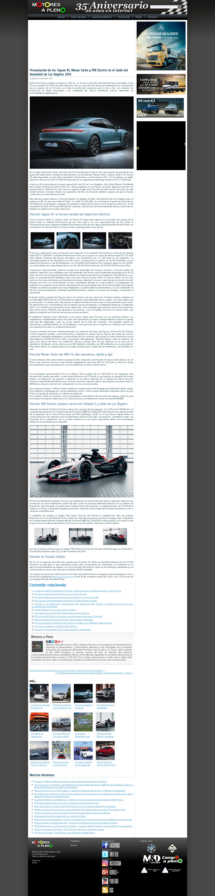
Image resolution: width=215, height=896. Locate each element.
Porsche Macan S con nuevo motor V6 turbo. (55, 610)
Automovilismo (102, 17)
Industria (124, 17)
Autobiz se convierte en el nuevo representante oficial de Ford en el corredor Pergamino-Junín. (80, 809)
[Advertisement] (81, 45)
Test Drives (78, 17)
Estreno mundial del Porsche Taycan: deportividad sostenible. (63, 619)
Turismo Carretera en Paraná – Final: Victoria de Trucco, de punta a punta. (69, 829)
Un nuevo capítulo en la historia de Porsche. (56, 626)
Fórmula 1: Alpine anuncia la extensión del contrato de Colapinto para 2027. (70, 781)
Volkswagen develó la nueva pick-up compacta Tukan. (60, 816)
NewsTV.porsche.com (63, 576)
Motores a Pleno (42, 637)
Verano (152, 17)
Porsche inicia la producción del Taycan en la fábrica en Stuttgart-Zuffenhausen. (73, 623)
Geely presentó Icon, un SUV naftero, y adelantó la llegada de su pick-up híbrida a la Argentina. (80, 790)
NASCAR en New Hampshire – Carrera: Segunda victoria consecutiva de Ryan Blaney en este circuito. (83, 819)
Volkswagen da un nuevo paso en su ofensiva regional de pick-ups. (66, 803)
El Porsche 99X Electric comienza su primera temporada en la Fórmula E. (68, 616)
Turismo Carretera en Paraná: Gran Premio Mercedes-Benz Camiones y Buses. (72, 813)
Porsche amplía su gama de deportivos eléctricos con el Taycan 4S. (66, 597)
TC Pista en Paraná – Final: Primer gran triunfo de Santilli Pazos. (64, 832)
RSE (139, 17)
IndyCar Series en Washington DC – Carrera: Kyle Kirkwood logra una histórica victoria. (76, 823)
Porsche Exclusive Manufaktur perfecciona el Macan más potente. (65, 600)
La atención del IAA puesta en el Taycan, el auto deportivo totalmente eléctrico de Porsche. (78, 591)
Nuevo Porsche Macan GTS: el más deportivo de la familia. (63, 629)
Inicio (61, 17)
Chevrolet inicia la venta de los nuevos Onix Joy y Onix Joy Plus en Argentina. (66, 670)
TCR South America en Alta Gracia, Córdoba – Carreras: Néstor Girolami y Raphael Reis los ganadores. (83, 826)
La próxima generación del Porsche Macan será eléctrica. (62, 613)
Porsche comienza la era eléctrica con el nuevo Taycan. (60, 594)
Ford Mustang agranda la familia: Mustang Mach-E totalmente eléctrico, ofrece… (95, 673)
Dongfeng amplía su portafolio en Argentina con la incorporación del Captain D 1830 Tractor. (79, 799)
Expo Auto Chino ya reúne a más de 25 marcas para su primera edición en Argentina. (75, 806)
